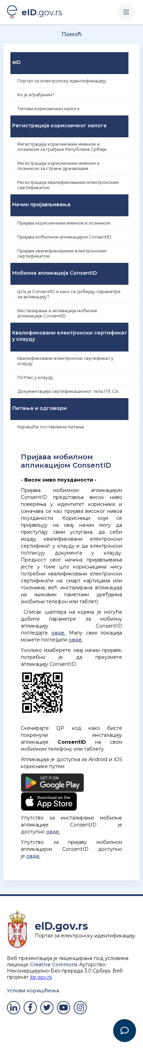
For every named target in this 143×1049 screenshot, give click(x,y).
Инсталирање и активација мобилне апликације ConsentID (57, 313)
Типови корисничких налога (48, 108)
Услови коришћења (33, 990)
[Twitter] (46, 1007)
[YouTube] (63, 1007)
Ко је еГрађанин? (35, 94)
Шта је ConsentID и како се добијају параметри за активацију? (68, 294)
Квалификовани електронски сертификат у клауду (65, 361)
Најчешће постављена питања (50, 426)
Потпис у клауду (35, 377)
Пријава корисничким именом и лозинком (63, 223)
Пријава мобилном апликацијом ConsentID (64, 237)
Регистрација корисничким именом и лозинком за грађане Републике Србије (62, 147)
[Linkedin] (13, 1007)
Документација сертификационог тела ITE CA (67, 391)
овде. (58, 633)
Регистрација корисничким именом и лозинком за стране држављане (58, 166)
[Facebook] (30, 1007)
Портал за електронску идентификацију (61, 80)
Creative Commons (54, 964)
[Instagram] (80, 1007)
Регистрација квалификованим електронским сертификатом (68, 185)
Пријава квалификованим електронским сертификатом (62, 253)
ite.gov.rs (41, 977)
